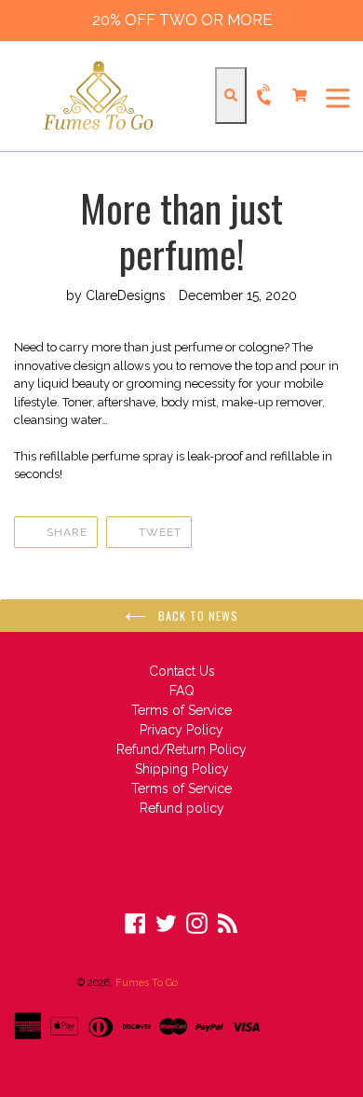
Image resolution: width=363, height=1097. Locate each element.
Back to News (196, 616)
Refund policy (182, 808)
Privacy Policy (181, 729)
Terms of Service (181, 710)
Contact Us (182, 671)
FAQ (182, 690)
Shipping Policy (182, 768)
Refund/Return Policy (181, 749)
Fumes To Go (146, 983)
